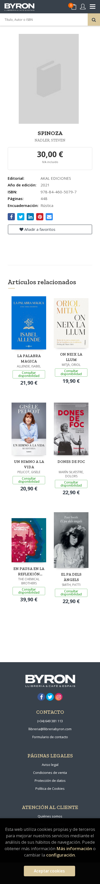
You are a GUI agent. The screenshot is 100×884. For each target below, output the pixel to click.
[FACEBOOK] (41, 697)
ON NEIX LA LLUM (71, 357)
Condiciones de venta (50, 772)
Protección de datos (50, 780)
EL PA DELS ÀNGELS (71, 577)
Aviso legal (50, 764)
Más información (74, 848)
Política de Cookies (50, 788)
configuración (60, 855)
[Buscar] (94, 19)
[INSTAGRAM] (59, 697)
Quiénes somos (50, 816)
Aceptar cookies (49, 871)
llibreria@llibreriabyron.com (50, 729)
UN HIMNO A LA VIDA (29, 464)
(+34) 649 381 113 (50, 721)
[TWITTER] (50, 697)
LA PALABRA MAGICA (29, 359)
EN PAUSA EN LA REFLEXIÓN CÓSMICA (28, 571)
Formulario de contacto (50, 737)
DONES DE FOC (71, 461)
